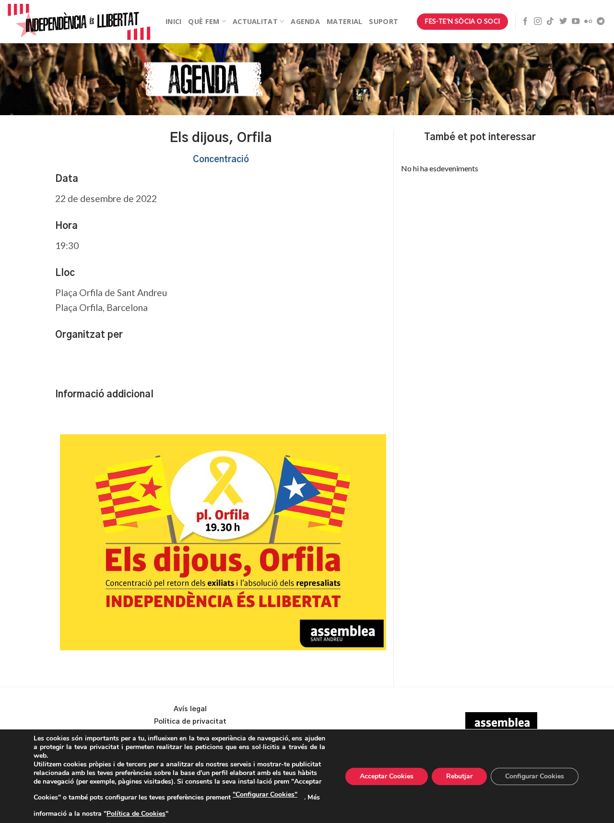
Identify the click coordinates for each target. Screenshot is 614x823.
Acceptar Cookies (386, 776)
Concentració (221, 159)
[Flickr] (588, 21)
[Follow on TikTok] (550, 21)
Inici (173, 21)
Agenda (305, 21)
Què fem (203, 21)
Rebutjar (459, 776)
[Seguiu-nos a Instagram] (538, 21)
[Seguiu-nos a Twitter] (563, 21)
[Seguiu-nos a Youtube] (575, 21)
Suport (383, 21)
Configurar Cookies (534, 776)
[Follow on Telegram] (600, 21)
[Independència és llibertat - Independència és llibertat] (79, 22)
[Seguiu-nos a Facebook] (525, 21)
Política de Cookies (135, 813)
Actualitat (255, 21)
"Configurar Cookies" (265, 794)
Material (344, 21)
